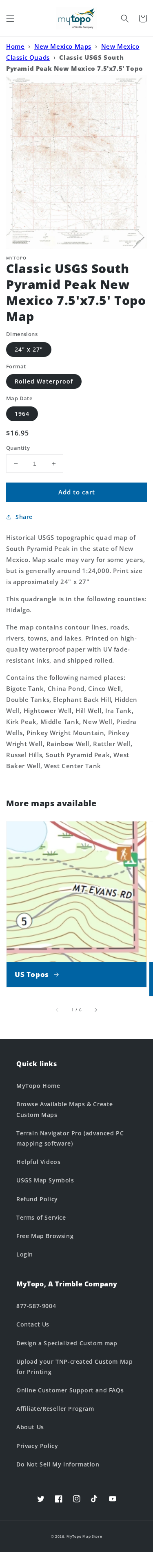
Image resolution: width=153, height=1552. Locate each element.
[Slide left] (58, 1010)
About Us (30, 1427)
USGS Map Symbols (45, 1180)
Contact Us (32, 1324)
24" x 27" (29, 349)
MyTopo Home (38, 1086)
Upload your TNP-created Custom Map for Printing (74, 1367)
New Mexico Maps (62, 46)
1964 (22, 413)
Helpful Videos (38, 1162)
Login (24, 1254)
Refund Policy (37, 1199)
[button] (10, 18)
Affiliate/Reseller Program (55, 1408)
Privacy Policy (37, 1446)
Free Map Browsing (44, 1236)
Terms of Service (41, 1217)
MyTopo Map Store (84, 1536)
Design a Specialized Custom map (67, 1343)
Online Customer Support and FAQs (70, 1390)
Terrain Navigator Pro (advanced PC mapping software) (70, 1138)
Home (15, 46)
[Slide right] (95, 1010)
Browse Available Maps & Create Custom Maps (64, 1109)
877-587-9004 (36, 1306)
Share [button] (24, 517)
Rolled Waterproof (44, 381)
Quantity (18, 447)
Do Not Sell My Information (58, 1464)
